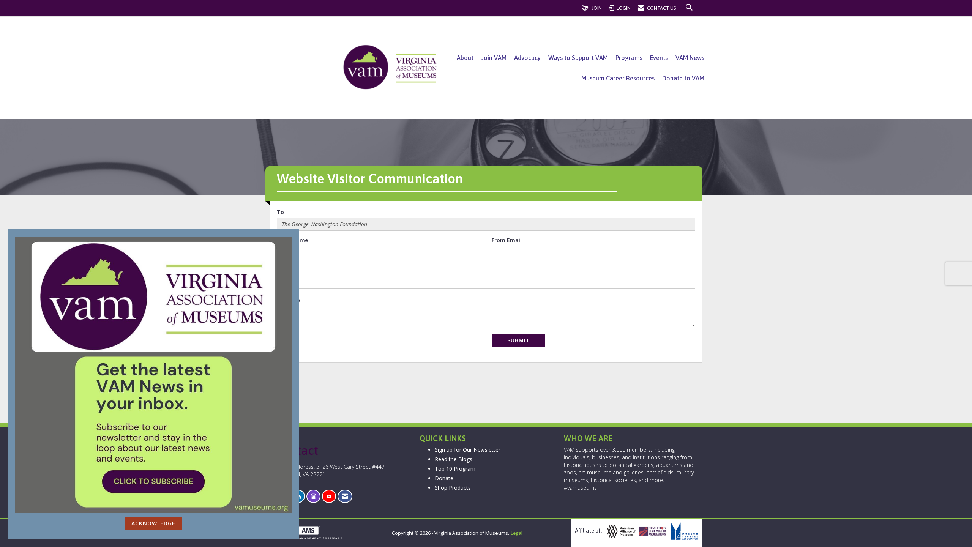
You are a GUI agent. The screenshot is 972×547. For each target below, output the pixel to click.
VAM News (689, 57)
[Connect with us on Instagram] (313, 496)
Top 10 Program (455, 468)
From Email (507, 240)
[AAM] (620, 531)
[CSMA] (652, 531)
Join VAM (494, 57)
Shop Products (453, 487)
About (465, 57)
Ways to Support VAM (578, 57)
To (280, 212)
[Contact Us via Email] (345, 496)
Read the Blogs (453, 459)
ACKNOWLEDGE (153, 523)
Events (659, 57)
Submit (518, 340)
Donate (444, 478)
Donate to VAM (683, 78)
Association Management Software (306, 538)
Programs (628, 57)
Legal (516, 533)
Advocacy (527, 57)
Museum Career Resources (618, 78)
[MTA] (683, 531)
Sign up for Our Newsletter (467, 449)
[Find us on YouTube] (329, 496)
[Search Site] (690, 8)
